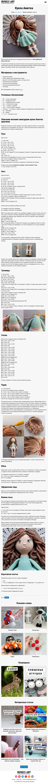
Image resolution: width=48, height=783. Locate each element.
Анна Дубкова (18, 12)
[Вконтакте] (32, 776)
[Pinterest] (26, 776)
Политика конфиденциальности (29, 779)
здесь (21, 89)
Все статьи (24, 766)
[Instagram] (16, 776)
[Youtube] (19, 776)
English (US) (19, 779)
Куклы (6, 597)
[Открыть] (45, 2)
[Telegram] (22, 776)
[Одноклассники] (29, 776)
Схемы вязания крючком (8, 3)
